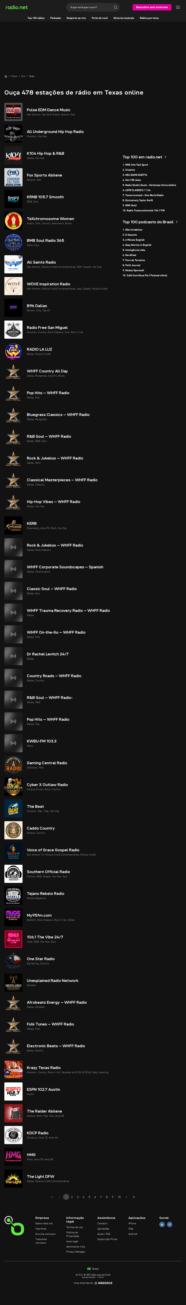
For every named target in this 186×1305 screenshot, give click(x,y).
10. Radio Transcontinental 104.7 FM (144, 210)
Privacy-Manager (75, 1252)
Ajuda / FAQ (103, 1234)
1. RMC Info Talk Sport (135, 165)
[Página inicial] (5, 76)
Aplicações (103, 1229)
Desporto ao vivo (76, 18)
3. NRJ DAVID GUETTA (135, 175)
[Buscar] (115, 7)
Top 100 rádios (36, 18)
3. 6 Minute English (134, 240)
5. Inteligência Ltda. (134, 250)
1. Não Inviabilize (132, 230)
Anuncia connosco (45, 1234)
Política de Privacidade (72, 1234)
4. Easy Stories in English (137, 245)
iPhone (132, 1223)
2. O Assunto (130, 235)
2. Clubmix (129, 170)
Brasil (95, 1269)
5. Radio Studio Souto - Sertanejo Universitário (149, 185)
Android (132, 1234)
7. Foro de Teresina (134, 260)
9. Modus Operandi (133, 270)
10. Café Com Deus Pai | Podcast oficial (145, 275)
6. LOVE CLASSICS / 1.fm (137, 190)
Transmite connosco (41, 1241)
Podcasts (55, 18)
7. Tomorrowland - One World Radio (143, 195)
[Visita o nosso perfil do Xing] (169, 1224)
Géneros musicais (124, 18)
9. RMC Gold (130, 205)
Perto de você (100, 18)
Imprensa (40, 1229)
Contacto (102, 1223)
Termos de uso (74, 1227)
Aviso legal (72, 1241)
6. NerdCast (129, 255)
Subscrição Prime (107, 1239)
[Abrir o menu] (178, 7)
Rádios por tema (149, 18)
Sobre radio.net (44, 1223)
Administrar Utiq (75, 1247)
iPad (130, 1229)
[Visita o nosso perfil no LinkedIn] (162, 1224)
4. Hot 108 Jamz (132, 180)
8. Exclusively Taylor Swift (138, 200)
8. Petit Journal (131, 265)
